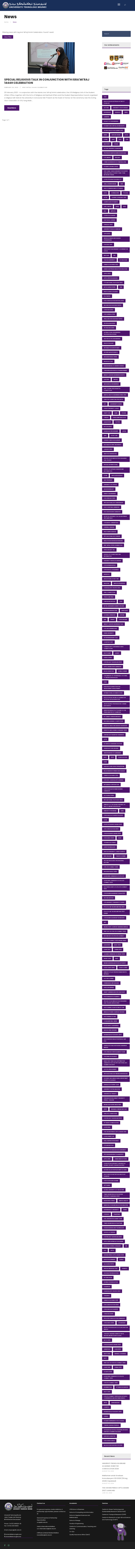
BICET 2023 (117, 945)
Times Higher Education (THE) (113, 1223)
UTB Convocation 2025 (111, 1304)
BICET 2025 (107, 1353)
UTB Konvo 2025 (109, 1323)
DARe (115, 413)
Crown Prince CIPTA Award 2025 (114, 1255)
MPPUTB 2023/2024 (119, 583)
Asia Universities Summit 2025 (113, 1218)
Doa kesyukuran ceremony (112, 512)
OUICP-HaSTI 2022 (109, 967)
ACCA (126, 135)
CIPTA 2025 (107, 1159)
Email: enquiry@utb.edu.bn (12, 1530)
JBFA (105, 435)
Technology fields (110, 842)
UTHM (105, 475)
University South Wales (120, 107)
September (107, 1185)
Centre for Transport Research (114, 734)
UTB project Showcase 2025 (113, 1237)
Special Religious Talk (111, 1268)
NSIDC (105, 135)
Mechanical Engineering (111, 384)
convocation (122, 757)
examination (108, 1387)
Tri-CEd (71, 1532)
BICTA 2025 (107, 1340)
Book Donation (109, 671)
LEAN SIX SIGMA (116, 135)
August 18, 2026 (108, 1471)
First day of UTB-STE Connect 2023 (115, 931)
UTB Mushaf (121, 1323)
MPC (105, 922)
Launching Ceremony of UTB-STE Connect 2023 (114, 881)
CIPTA (112, 1250)
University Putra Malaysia (112, 1089)
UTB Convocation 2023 (111, 829)
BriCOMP (106, 255)
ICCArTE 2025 (108, 1371)
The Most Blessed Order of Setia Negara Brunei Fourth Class (114, 1334)
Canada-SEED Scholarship (112, 440)
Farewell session (109, 527)
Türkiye (106, 417)
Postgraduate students (111, 996)
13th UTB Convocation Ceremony (114, 1318)
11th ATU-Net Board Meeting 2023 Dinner (114, 912)
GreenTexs (107, 1349)
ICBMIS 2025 (118, 1367)
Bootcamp (107, 653)
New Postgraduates (110, 453)
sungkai (117, 112)
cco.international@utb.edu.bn (46, 1529)
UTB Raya (106, 1214)
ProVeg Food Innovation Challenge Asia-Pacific (115, 459)
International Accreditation (113, 693)
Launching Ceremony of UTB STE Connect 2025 (114, 1377)
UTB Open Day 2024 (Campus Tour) (114, 1052)
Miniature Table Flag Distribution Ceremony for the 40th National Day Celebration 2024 (115, 1062)
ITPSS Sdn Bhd (123, 619)
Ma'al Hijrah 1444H (109, 287)
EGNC (119, 838)
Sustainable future (110, 1016)
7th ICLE (125, 193)
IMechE (115, 379)
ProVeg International (111, 464)
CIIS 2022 (106, 379)
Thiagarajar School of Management (115, 370)
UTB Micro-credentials (111, 522)
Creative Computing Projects (113, 399)
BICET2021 (107, 144)
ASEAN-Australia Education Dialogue (115, 269)
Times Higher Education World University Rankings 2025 (113, 1195)
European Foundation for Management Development (112, 687)
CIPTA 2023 (107, 273)
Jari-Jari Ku (107, 206)
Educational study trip (111, 579)
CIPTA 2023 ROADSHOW (111, 278)
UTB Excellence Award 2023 (112, 833)
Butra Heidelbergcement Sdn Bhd (114, 606)
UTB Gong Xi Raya (109, 1440)
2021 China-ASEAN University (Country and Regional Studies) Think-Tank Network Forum (116, 173)
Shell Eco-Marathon (110, 1113)
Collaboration (108, 1145)
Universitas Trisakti (110, 1093)
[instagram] (8, 1545)
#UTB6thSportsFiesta (111, 352)
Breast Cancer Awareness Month (114, 375)
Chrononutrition (109, 601)
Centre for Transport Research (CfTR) (114, 1514)
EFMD (105, 682)
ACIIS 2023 (107, 945)
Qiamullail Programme (111, 431)
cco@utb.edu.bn (42, 1522)
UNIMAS (106, 1416)
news (126, 112)
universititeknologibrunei (112, 229)
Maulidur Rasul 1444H (110, 357)
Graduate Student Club (111, 1084)
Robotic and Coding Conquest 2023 (115, 730)
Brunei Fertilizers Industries (112, 1104)
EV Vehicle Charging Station (113, 743)
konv (105, 820)
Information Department (112, 348)
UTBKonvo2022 (108, 310)
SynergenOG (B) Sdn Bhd (111, 983)
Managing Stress (109, 1200)
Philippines (117, 1214)
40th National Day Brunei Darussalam (115, 1073)
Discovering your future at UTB (114, 1007)
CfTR (105, 739)
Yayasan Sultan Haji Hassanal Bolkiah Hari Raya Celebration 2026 (116, 1430)
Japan (124, 431)
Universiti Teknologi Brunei (112, 560)
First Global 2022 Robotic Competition (112, 389)
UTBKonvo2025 (108, 1314)
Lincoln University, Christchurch (114, 851)
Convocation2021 (109, 215)
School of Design (109, 1232)
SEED (121, 184)
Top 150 (117, 422)
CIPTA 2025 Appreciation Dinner (113, 1241)
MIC (114, 255)
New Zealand (107, 856)
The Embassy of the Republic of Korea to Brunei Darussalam (115, 676)
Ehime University (109, 633)
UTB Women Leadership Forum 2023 (114, 893)
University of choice (110, 484)
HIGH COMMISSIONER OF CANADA (113, 188)
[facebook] (5, 1545)
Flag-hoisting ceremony (111, 507)
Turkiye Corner (120, 856)
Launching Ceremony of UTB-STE (114, 876)
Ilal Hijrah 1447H (109, 1264)
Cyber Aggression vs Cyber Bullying (115, 162)
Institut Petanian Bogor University (115, 1150)
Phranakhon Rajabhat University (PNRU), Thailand (114, 1099)
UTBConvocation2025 (111, 1309)
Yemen (125, 1209)
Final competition (109, 592)
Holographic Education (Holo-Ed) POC (115, 1040)
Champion (107, 1286)
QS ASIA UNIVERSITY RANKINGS (112, 148)
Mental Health (123, 1200)
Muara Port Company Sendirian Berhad (116, 927)
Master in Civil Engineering (112, 338)
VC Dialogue (123, 260)
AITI (105, 404)
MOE (124, 206)
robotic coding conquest (112, 1246)
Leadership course (116, 404)
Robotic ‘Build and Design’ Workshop (115, 725)
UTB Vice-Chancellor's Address (113, 780)
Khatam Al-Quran (109, 220)
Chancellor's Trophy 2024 (112, 1291)
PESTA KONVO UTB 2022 (111, 291)
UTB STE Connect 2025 (111, 1382)
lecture (106, 107)
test (105, 97)
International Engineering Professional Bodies (112, 333)
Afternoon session (122, 1387)
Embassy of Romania (110, 811)
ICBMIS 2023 (118, 949)
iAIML (122, 811)
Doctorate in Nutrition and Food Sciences (114, 1175)
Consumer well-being (110, 1021)
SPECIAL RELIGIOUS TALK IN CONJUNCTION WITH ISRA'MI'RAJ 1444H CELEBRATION (46, 81)
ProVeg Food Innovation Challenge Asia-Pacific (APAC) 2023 (115, 1002)
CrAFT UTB (107, 413)
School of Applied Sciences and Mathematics (114, 470)
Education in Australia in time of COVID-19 (114, 102)
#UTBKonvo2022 (109, 328)
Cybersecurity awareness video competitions (114, 647)
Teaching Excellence (110, 1056)
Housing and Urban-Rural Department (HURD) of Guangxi (116, 1079)
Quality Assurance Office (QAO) (79, 1535)
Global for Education (111, 1282)
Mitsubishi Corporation (111, 784)
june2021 (106, 117)
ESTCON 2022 (108, 426)
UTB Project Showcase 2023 (113, 662)
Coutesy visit (108, 244)
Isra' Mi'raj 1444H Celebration (34, 87)
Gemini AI (124, 1268)
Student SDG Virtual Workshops (114, 126)
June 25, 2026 (107, 1493)
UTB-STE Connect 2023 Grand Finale (115, 940)
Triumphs (107, 1295)
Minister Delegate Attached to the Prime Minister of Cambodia (115, 711)
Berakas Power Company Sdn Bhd (114, 1012)
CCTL (105, 193)
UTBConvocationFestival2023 (113, 815)
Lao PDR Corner (108, 978)
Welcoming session (110, 531)
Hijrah (121, 1259)
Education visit (109, 343)
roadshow (107, 112)
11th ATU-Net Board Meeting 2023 (114, 907)
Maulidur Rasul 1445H (110, 871)
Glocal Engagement (110, 1069)
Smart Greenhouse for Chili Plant (114, 992)
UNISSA (112, 619)
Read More (12, 108)
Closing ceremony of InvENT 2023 (114, 954)
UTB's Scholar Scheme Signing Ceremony (113, 790)
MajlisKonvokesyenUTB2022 (112, 305)
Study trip (114, 435)
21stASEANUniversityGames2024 (113, 1154)
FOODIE (124, 413)
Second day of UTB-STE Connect (114, 936)
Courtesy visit (108, 642)
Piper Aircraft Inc (109, 550)
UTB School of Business (111, 569)
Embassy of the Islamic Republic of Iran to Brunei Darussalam (114, 805)
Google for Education (111, 1273)
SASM (117, 206)
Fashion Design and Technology (114, 1228)
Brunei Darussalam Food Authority (115, 963)
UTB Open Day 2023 (109, 498)
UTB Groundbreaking (110, 628)
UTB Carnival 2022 (109, 314)
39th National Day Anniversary (113, 502)
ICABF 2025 (107, 1367)
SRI (126, 1246)
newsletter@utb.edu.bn (44, 1535)
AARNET (117, 653)
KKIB (113, 139)
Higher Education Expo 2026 (112, 1411)
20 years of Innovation (111, 1122)
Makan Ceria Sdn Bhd (110, 1030)
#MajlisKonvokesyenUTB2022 (113, 319)
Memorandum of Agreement (112, 753)
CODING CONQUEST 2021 (119, 197)
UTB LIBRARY (107, 157)
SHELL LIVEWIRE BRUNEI (110, 184)
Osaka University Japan (111, 408)
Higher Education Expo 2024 (113, 1034)
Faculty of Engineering (111, 121)
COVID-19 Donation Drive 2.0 (112, 179)
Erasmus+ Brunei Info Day (119, 1109)
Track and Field (108, 597)
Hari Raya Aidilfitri (109, 1436)
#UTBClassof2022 (109, 323)
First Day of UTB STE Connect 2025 (114, 1362)
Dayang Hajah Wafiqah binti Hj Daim (115, 1170)
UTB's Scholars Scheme (111, 1180)
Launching (107, 1127)
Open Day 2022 (108, 224)
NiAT (105, 211)
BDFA (116, 958)
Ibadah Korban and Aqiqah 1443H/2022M (112, 239)
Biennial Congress (120, 1353)
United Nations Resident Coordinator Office (116, 250)
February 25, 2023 (11, 87)
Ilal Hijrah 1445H (109, 795)
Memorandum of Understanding (114, 366)
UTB (127, 139)
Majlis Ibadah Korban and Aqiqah (114, 771)
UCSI (120, 601)
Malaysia (106, 583)
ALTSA (105, 197)
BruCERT (117, 157)
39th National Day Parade (112, 536)
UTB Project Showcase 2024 (113, 1118)
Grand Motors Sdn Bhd (111, 748)
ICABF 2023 (107, 949)
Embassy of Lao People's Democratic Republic (115, 973)
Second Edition (108, 898)
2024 (105, 1109)
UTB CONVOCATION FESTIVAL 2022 (114, 300)
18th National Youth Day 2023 (113, 800)
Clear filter (8, 37)
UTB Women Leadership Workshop (114, 918)
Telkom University (109, 260)
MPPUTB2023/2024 (116, 475)
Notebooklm (108, 1277)
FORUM (116, 144)
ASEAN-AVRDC (108, 657)
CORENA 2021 (115, 193)
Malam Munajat (109, 489)
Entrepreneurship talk (111, 637)
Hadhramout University (111, 1209)
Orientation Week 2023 (111, 775)
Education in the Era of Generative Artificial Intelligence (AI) (115, 698)
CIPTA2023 (107, 233)
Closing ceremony (109, 615)
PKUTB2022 (107, 296)
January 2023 (108, 449)
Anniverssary (115, 1402)
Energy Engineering (110, 493)
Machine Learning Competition (113, 721)
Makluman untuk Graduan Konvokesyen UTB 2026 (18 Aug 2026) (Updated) (114, 1478)
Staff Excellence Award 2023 (113, 824)
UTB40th (106, 1407)
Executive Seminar (109, 1259)
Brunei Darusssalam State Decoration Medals (116, 1328)
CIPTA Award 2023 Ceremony (112, 666)
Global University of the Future (114, 1190)
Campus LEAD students (111, 202)
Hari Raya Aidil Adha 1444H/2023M (114, 766)
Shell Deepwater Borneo (111, 1140)
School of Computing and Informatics (112, 555)
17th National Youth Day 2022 (113, 282)
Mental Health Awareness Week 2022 (115, 395)
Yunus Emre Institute (119, 417)
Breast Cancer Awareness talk (113, 624)
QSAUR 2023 (107, 422)
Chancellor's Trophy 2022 (112, 588)
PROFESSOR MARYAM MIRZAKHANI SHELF (115, 153)
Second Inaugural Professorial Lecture (114, 861)
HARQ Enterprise (109, 987)
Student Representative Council (114, 1421)
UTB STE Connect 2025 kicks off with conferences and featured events (115, 1397)
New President (108, 480)
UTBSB (105, 139)
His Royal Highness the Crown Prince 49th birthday (115, 517)
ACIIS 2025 (118, 1349)
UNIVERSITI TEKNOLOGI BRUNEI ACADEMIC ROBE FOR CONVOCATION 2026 (113, 1466)
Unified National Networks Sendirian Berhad (115, 1046)
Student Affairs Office (111, 166)
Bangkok (107, 574)
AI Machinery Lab (109, 1136)
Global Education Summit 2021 (113, 130)
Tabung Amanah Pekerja (111, 1425)
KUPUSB (122, 615)
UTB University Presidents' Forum (114, 902)
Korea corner (122, 671)
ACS (105, 1250)
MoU (120, 139)
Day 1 (105, 1358)
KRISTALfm (124, 610)
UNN (121, 287)
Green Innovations (121, 1159)
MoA (105, 757)
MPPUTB (113, 211)
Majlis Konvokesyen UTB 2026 (113, 1445)
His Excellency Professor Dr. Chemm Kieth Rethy (115, 704)
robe (105, 762)
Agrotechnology (109, 847)
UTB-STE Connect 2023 (111, 867)
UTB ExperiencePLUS (110, 565)
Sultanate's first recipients (112, 444)
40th (105, 1402)
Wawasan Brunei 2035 (110, 610)
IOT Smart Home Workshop (112, 716)
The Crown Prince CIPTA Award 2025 (115, 1131)
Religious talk (108, 361)
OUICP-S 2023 (123, 967)
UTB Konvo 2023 (109, 838)
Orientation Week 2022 (111, 264)
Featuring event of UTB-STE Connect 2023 (115, 888)
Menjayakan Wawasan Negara (113, 541)
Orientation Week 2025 (111, 1300)
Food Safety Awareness (111, 1025)
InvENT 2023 (107, 958)
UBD (105, 619)
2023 (112, 757)
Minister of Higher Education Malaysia (116, 1205)
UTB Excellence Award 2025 (112, 1344)
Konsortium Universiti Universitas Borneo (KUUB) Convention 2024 (114, 1164)
